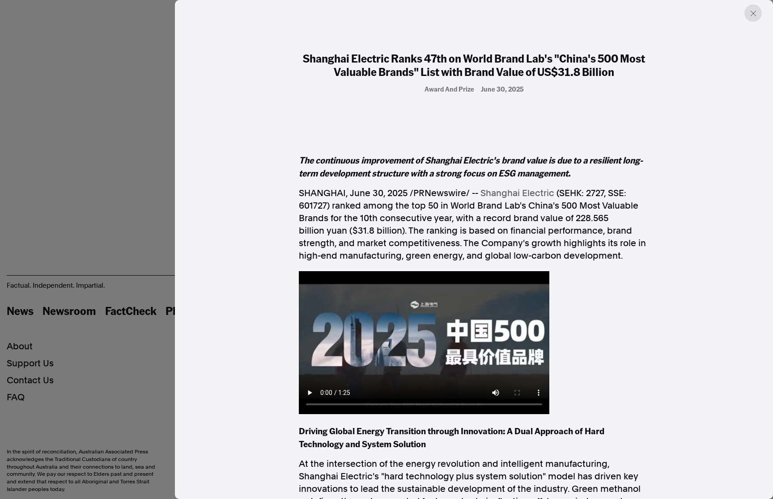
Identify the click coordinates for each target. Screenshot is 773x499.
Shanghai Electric (517, 193)
